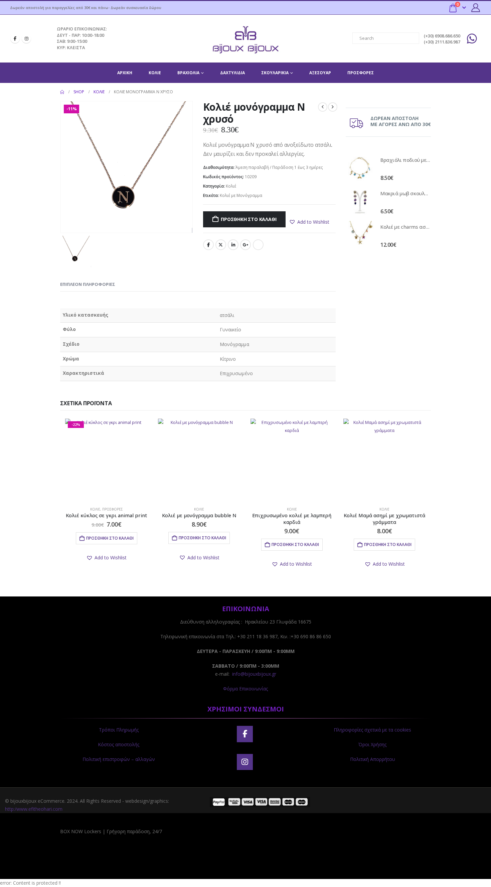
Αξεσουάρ (320, 73)
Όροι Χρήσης (372, 744)
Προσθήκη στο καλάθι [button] (110, 538)
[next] (332, 107)
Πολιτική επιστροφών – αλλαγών (119, 759)
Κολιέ (155, 73)
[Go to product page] (360, 168)
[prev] (322, 107)
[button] (309, 222)
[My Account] (476, 7)
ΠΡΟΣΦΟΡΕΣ (360, 73)
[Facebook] (15, 38)
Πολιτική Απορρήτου (372, 759)
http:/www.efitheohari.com (33, 809)
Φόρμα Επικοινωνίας (245, 688)
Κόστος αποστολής (118, 744)
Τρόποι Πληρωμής (119, 730)
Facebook (208, 244)
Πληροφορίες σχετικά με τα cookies (372, 730)
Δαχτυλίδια (232, 73)
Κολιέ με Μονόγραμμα (241, 195)
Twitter (220, 244)
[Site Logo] (245, 38)
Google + (245, 244)
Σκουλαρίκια (275, 73)
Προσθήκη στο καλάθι (248, 219)
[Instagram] (26, 38)
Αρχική (124, 73)
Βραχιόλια (188, 73)
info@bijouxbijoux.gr (254, 674)
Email (258, 244)
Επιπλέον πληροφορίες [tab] (87, 284)
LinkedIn (233, 244)
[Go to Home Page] (62, 92)
